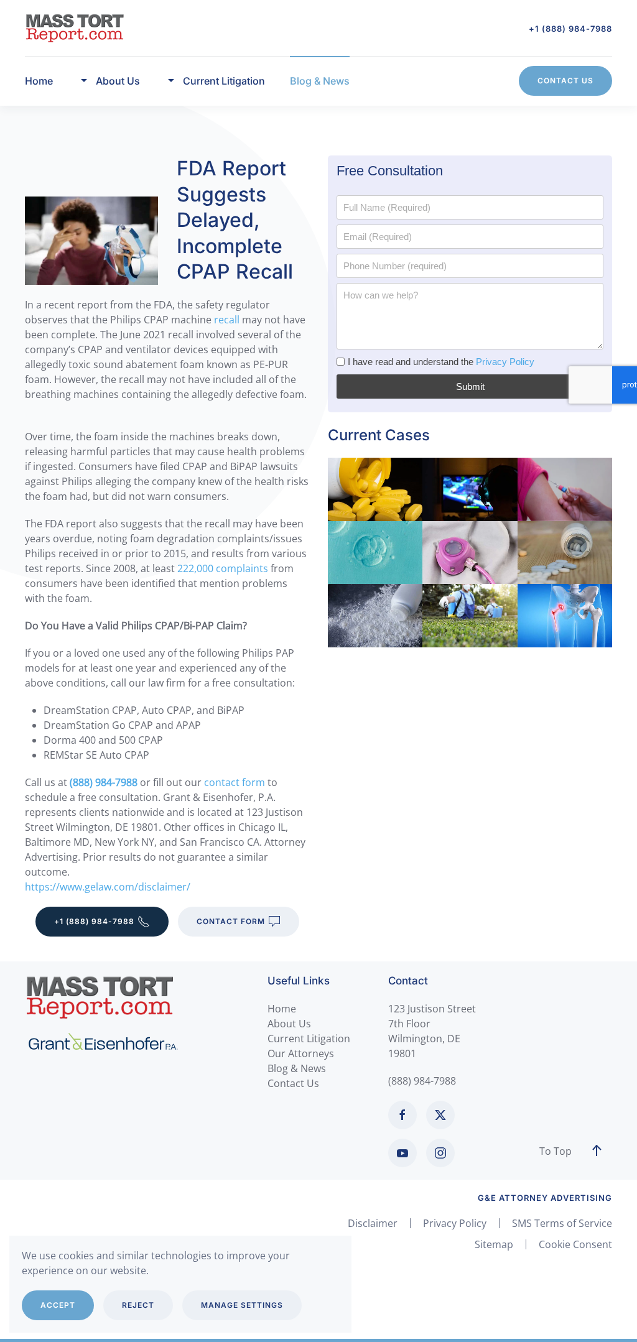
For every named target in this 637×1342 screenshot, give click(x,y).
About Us (289, 1023)
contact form (234, 782)
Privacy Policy (505, 361)
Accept (57, 1305)
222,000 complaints (222, 568)
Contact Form (231, 921)
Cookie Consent (575, 1244)
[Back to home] (74, 28)
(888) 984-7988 (422, 1081)
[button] (596, 1151)
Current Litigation (308, 1038)
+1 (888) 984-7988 (570, 29)
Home (39, 81)
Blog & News (320, 81)
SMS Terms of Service (562, 1223)
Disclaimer (373, 1223)
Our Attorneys (300, 1053)
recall (226, 319)
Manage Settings (242, 1305)
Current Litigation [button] (224, 81)
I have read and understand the (441, 361)
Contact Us (565, 80)
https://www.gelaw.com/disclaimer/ (107, 887)
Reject (138, 1305)
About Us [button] (118, 81)
